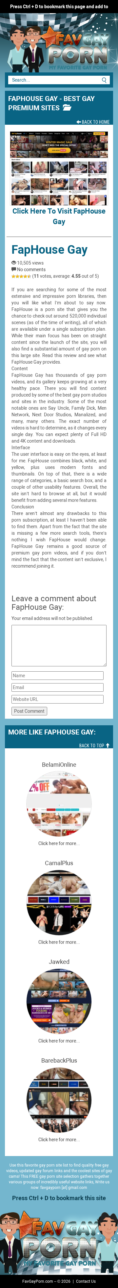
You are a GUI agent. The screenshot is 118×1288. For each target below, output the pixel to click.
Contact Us (86, 1281)
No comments (31, 269)
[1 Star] (13, 276)
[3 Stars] (21, 276)
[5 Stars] (29, 276)
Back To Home (95, 122)
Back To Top (92, 745)
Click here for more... (59, 843)
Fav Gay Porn (49, 46)
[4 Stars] (25, 276)
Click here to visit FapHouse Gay (59, 216)
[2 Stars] (17, 276)
